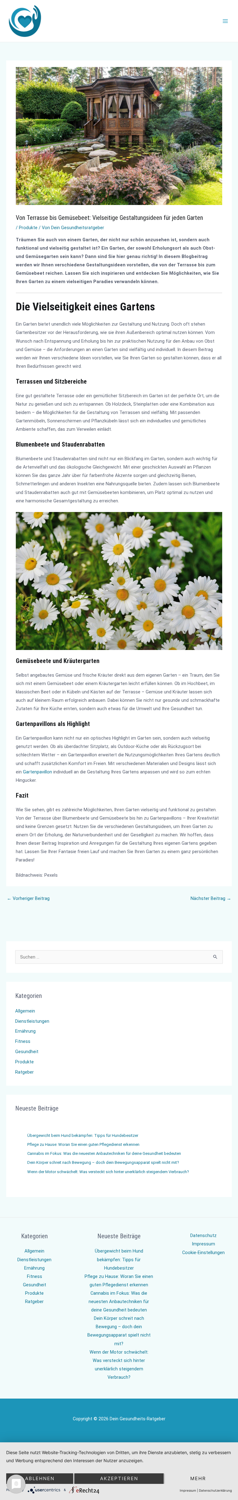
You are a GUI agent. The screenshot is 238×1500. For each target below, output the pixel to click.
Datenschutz (203, 1235)
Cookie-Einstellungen (203, 1252)
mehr (198, 1478)
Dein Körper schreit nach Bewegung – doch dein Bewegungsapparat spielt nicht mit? (103, 1162)
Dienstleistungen (32, 1021)
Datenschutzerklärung (215, 1490)
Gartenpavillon (37, 772)
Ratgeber (24, 1072)
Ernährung (25, 1031)
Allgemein (25, 1011)
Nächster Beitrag (211, 898)
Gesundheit (26, 1051)
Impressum (203, 1244)
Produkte (28, 227)
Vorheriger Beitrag (28, 898)
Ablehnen (40, 1478)
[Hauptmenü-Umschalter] (225, 21)
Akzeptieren (119, 1478)
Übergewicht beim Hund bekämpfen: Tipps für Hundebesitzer (82, 1135)
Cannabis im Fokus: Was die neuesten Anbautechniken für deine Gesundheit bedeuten (104, 1153)
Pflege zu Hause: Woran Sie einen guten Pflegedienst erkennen (83, 1144)
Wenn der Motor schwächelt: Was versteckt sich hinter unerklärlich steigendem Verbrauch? (108, 1171)
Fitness (22, 1041)
